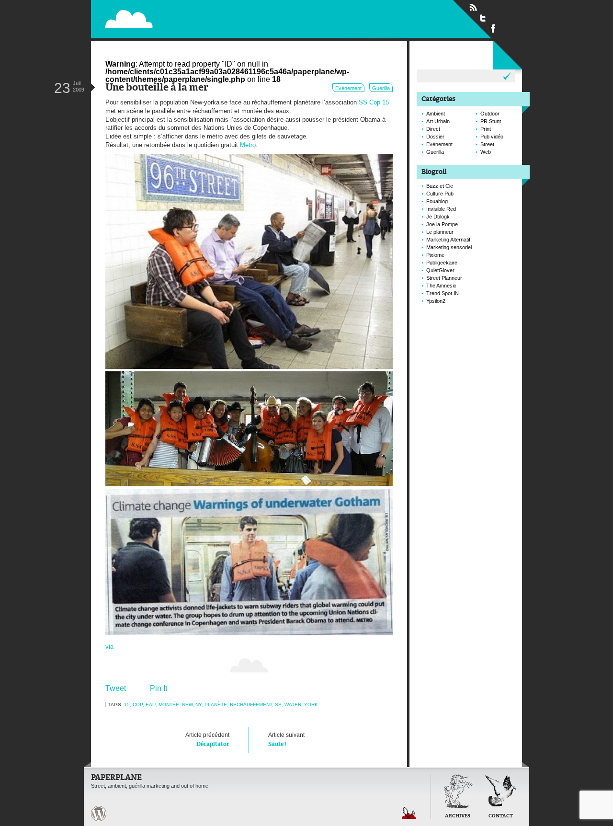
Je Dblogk (438, 216)
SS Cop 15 (374, 102)
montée (169, 704)
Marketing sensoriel (449, 247)
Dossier (435, 136)
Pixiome (435, 255)
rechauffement (251, 704)
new (187, 704)
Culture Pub (440, 193)
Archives (457, 816)
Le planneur (440, 232)
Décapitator (207, 739)
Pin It (158, 688)
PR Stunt (490, 121)
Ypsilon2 (435, 301)
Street (487, 144)
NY (198, 704)
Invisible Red (441, 209)
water (292, 704)
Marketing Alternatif (448, 239)
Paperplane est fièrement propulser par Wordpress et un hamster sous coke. (98, 813)
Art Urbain (438, 121)
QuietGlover (440, 270)
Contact (500, 816)
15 (127, 704)
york (311, 704)
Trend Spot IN (442, 293)
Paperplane (189, 18)
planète (215, 704)
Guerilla (381, 88)
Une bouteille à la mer (156, 88)
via (109, 646)
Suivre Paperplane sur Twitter (483, 18)
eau (151, 704)
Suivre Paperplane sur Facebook (493, 28)
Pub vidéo (491, 136)
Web (485, 152)
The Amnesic (441, 285)
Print (485, 129)
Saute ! (286, 739)
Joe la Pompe (442, 224)
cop (138, 704)
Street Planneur (444, 278)
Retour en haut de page (409, 813)
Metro (248, 145)
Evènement (348, 88)
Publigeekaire (441, 262)
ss (278, 704)
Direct (433, 129)
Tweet (115, 688)
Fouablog (437, 201)
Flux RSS (473, 7)
